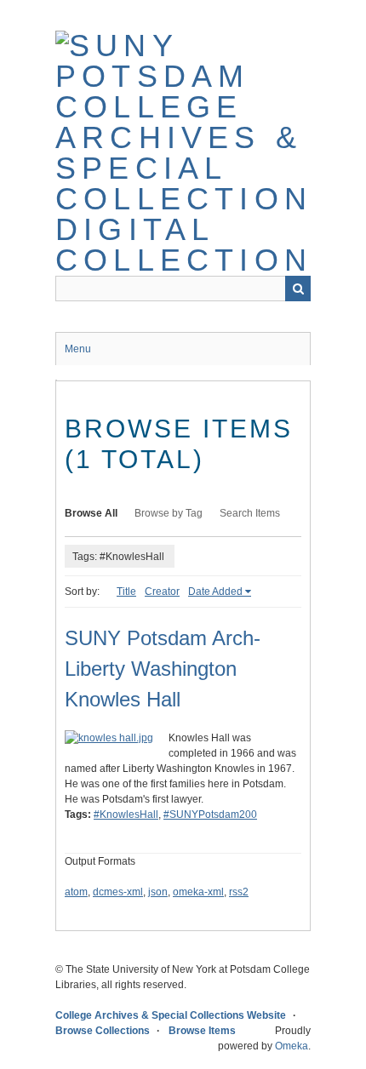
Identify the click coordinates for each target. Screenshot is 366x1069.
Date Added (215, 591)
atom (76, 892)
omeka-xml (198, 892)
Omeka (291, 1046)
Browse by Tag (168, 513)
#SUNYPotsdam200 (210, 814)
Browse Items (202, 1031)
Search (298, 288)
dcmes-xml (118, 892)
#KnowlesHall (126, 814)
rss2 (239, 892)
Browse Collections (102, 1031)
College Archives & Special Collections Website (170, 1015)
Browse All (91, 513)
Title (126, 591)
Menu (78, 349)
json (158, 892)
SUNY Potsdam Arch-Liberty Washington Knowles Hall (162, 668)
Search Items (250, 513)
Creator (162, 591)
